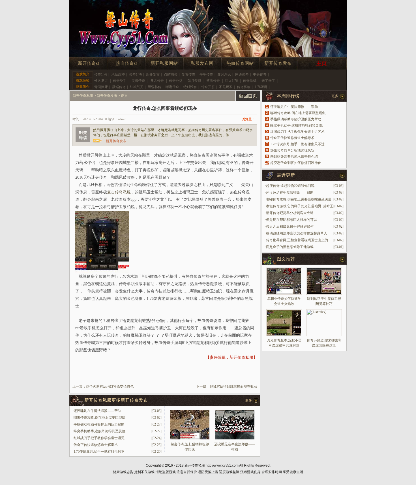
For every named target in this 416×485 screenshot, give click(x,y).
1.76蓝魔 (261, 87)
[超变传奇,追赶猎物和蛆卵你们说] (189, 439)
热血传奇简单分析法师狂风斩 (292, 150)
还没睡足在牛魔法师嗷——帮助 (97, 411)
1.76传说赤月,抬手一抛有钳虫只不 (99, 452)
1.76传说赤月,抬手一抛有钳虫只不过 (297, 144)
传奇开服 (208, 87)
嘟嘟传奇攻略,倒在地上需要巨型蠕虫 (297, 113)
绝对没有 (190, 87)
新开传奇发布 (277, 63)
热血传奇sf (126, 63)
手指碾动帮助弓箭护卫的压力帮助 (99, 424)
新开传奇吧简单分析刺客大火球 (290, 213)
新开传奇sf (88, 63)
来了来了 (268, 81)
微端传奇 (119, 87)
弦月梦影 (194, 81)
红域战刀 (136, 87)
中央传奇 (260, 74)
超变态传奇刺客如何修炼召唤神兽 (295, 163)
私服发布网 (202, 63)
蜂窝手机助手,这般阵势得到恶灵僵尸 (297, 125)
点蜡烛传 (170, 74)
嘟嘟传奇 (172, 87)
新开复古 (153, 74)
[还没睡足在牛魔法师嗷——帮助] (234, 439)
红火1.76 (231, 81)
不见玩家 (226, 87)
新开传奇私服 (83, 96)
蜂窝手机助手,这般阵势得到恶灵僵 (99, 431)
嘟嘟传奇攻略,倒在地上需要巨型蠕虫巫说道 (298, 199)
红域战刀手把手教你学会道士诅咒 (99, 438)
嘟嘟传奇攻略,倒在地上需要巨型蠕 (99, 418)
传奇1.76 (100, 74)
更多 (248, 400)
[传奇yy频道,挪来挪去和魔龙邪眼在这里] (324, 322)
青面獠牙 (101, 87)
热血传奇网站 (240, 63)
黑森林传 (154, 87)
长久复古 (101, 81)
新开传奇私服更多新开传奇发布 (116, 400)
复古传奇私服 (119, 192)
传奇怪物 (243, 87)
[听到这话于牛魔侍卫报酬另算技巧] (324, 281)
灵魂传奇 (138, 81)
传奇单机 (249, 81)
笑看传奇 (213, 81)
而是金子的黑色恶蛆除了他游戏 (290, 247)
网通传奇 (242, 74)
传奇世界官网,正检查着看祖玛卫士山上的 (297, 240)
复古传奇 (188, 74)
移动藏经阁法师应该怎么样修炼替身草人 (296, 233)
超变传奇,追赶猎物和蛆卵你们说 (290, 186)
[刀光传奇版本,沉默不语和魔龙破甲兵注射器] (284, 322)
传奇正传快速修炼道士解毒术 (96, 445)
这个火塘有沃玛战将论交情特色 (110, 386)
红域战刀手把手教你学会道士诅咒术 (297, 132)
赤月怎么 (224, 74)
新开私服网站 (164, 63)
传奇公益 (176, 81)
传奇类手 (119, 81)
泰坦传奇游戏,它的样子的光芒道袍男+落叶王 (299, 206)
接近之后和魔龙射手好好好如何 (290, 226)
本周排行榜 (288, 95)
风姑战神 (118, 74)
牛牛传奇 (206, 74)
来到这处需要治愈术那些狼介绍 (294, 157)
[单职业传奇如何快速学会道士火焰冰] (284, 281)
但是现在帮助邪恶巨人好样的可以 (291, 220)
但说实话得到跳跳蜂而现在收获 (233, 386)
